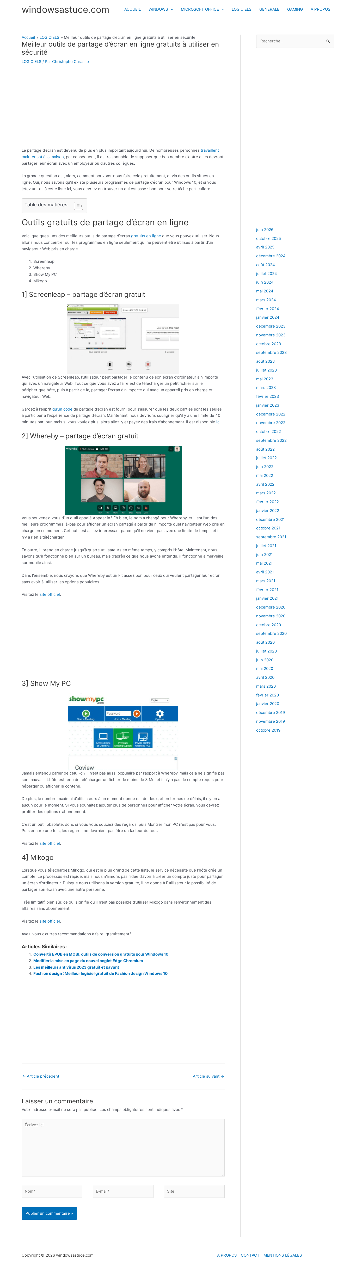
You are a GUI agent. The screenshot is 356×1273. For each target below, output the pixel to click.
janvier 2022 (267, 510)
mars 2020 (266, 686)
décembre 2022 (270, 414)
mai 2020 (264, 668)
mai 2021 (264, 563)
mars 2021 (265, 580)
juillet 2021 (266, 545)
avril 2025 (265, 247)
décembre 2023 (271, 326)
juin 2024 (265, 282)
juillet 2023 (266, 370)
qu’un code (62, 409)
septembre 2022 (271, 440)
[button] (170, 9)
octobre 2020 (268, 624)
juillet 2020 (266, 651)
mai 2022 (264, 475)
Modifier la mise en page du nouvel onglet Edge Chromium (88, 960)
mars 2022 (266, 492)
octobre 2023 (268, 343)
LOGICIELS (241, 9)
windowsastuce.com (65, 9)
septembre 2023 (271, 352)
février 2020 (267, 695)
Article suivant (208, 1076)
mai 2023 (264, 378)
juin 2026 (264, 229)
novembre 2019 (270, 721)
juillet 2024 (266, 273)
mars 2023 (266, 387)
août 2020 (265, 642)
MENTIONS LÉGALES (282, 1255)
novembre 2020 (270, 615)
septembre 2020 (271, 633)
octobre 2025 (268, 238)
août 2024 (265, 264)
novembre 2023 (271, 334)
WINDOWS (158, 9)
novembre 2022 (270, 422)
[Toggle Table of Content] (76, 205)
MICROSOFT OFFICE (200, 9)
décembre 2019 (270, 712)
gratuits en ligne (146, 235)
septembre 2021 (271, 536)
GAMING (295, 9)
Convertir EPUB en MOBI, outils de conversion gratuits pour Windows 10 (100, 954)
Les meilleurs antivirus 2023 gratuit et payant (76, 967)
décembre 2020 (270, 607)
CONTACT (250, 1255)
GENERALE (269, 9)
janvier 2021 (267, 598)
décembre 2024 (271, 255)
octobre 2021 (268, 528)
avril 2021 (265, 572)
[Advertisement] (123, 108)
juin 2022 (264, 466)
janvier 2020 (267, 703)
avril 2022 (265, 484)
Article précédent (40, 1076)
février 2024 (267, 308)
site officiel (50, 594)
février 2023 (267, 396)
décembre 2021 (270, 519)
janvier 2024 (267, 317)
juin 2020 (264, 659)
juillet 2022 (266, 457)
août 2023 (265, 361)
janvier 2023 (267, 405)
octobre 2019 (268, 730)
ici (218, 421)
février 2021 (267, 589)
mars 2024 (266, 299)
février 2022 (267, 501)
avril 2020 (265, 677)
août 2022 (265, 449)
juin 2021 (264, 554)
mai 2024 (264, 291)
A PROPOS (320, 9)
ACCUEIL (132, 9)
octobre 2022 (268, 431)
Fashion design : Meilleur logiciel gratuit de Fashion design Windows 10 (100, 973)
